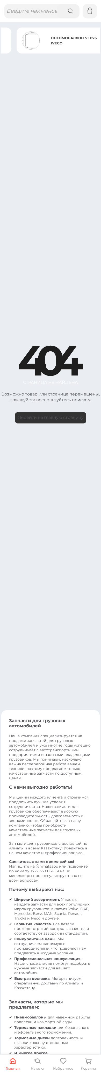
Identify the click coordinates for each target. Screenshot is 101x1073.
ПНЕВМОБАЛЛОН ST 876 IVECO (58, 40)
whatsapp (49, 866)
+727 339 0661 (42, 871)
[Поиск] (68, 11)
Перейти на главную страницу (51, 417)
